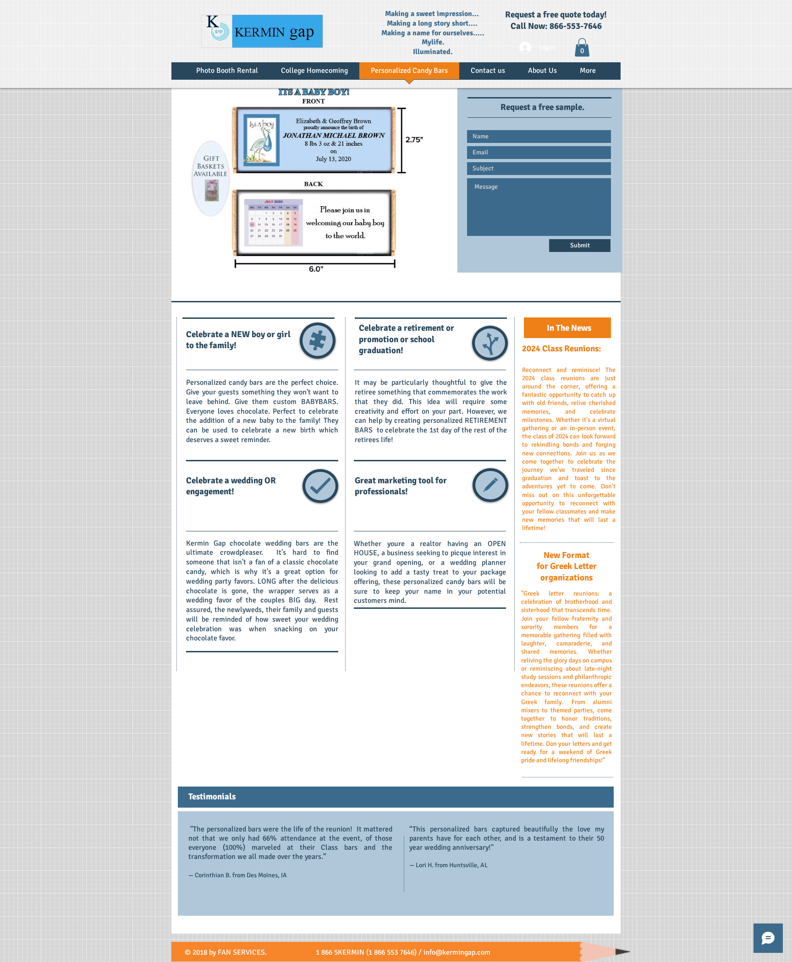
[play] (441, 258)
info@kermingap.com (457, 952)
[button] (582, 47)
